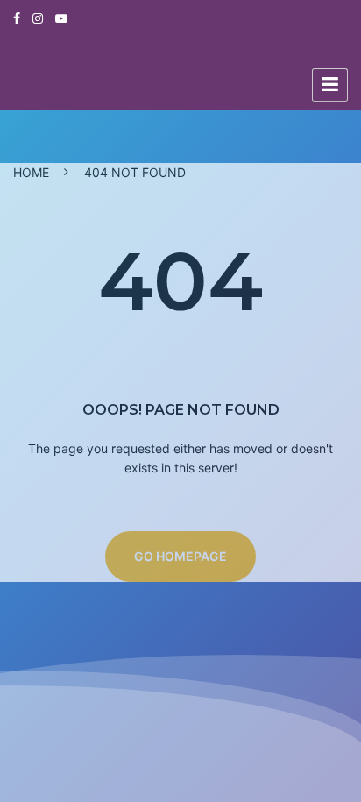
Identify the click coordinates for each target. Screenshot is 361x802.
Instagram (42, 18)
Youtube (65, 18)
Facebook (21, 18)
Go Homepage (180, 556)
